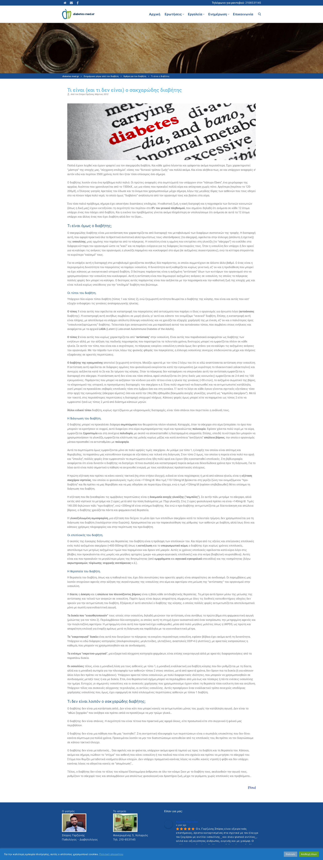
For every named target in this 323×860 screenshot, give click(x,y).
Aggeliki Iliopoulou (187, 821)
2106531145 (253, 2)
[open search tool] (259, 14)
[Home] (65, 3)
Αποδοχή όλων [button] (309, 854)
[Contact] (71, 3)
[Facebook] (78, 3)
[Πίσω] (252, 787)
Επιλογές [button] (290, 854)
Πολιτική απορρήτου (111, 854)
